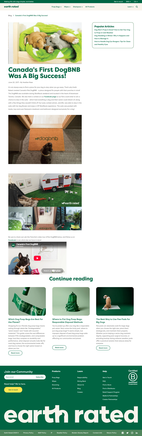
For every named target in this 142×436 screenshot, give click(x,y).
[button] (56, 6)
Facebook (12, 240)
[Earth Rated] (11, 7)
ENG (127, 1)
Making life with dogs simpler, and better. (19, 1)
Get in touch (118, 1)
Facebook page (50, 97)
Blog (10, 15)
